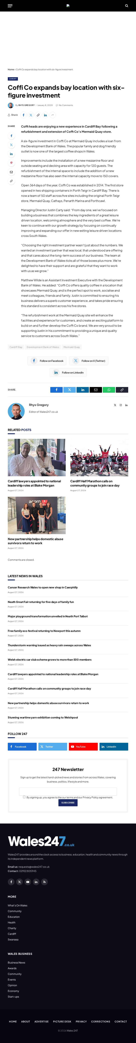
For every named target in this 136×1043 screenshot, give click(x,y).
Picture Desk (62, 1021)
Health (11, 922)
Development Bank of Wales (43, 347)
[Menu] (10, 6)
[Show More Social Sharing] (52, 115)
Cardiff (12, 79)
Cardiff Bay (16, 347)
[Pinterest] (11, 162)
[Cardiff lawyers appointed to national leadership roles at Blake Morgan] (37, 457)
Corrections (100, 1021)
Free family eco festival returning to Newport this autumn (44, 630)
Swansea (13, 939)
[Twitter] (11, 144)
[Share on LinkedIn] (45, 115)
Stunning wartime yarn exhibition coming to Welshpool (43, 717)
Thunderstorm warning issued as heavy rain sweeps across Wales (49, 645)
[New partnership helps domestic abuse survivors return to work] (37, 515)
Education (14, 916)
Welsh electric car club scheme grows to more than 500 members (50, 659)
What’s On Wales (17, 905)
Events (12, 979)
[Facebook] (11, 135)
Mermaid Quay (72, 347)
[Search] (126, 6)
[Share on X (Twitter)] (31, 115)
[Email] (11, 171)
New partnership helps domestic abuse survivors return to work (35, 541)
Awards (12, 968)
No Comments (66, 105)
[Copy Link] (38, 115)
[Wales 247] (68, 5)
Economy (13, 990)
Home (11, 69)
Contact (121, 1021)
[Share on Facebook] (23, 115)
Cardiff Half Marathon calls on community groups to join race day (94, 483)
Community (15, 911)
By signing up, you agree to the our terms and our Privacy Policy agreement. (69, 797)
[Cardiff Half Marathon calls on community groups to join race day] (99, 457)
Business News (16, 962)
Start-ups (13, 996)
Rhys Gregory (26, 105)
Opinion (12, 985)
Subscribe (67, 802)
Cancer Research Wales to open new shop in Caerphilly (43, 587)
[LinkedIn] (11, 153)
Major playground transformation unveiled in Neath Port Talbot (48, 616)
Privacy (81, 1021)
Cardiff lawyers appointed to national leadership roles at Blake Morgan (34, 483)
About (25, 1021)
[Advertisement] (68, 40)
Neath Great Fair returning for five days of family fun (41, 601)
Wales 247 (72, 1030)
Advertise (42, 1021)
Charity (12, 928)
